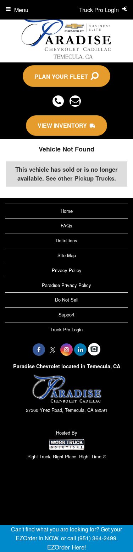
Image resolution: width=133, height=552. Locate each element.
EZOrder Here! (66, 547)
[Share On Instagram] (66, 349)
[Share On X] (52, 349)
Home (67, 211)
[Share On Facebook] (39, 349)
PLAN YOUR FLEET (62, 76)
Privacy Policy (67, 270)
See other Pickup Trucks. (81, 178)
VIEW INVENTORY (64, 125)
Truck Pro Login (66, 329)
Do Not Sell (66, 299)
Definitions (66, 240)
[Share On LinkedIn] (80, 349)
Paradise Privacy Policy (66, 285)
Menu (21, 10)
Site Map (66, 255)
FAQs (66, 225)
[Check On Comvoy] (94, 349)
